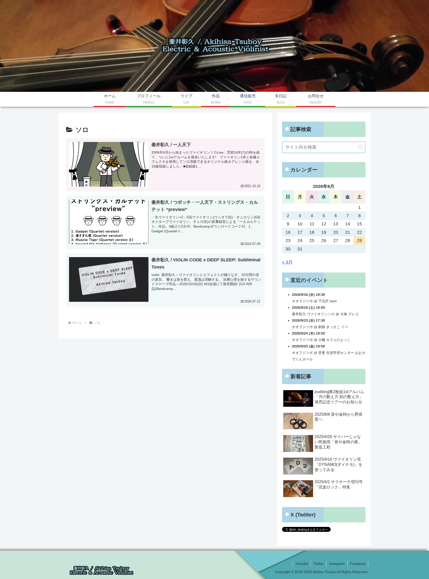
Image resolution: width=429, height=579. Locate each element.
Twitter (318, 564)
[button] (360, 147)
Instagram (337, 564)
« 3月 (287, 262)
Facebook (358, 564)
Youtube (301, 564)
